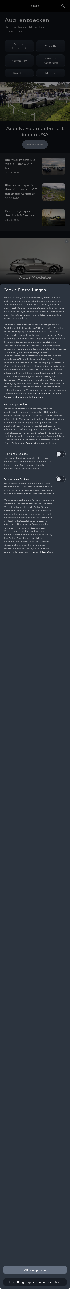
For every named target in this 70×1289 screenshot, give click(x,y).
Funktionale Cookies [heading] (16, 453)
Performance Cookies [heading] (16, 479)
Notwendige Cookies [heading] (16, 404)
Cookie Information (41, 393)
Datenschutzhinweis (14, 397)
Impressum (38, 397)
